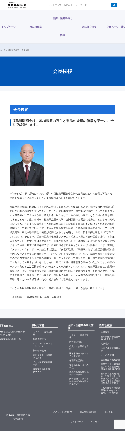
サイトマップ (54, 5)
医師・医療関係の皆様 (62, 27)
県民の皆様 (36, 26)
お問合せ (68, 5)
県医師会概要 (89, 26)
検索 (114, 5)
